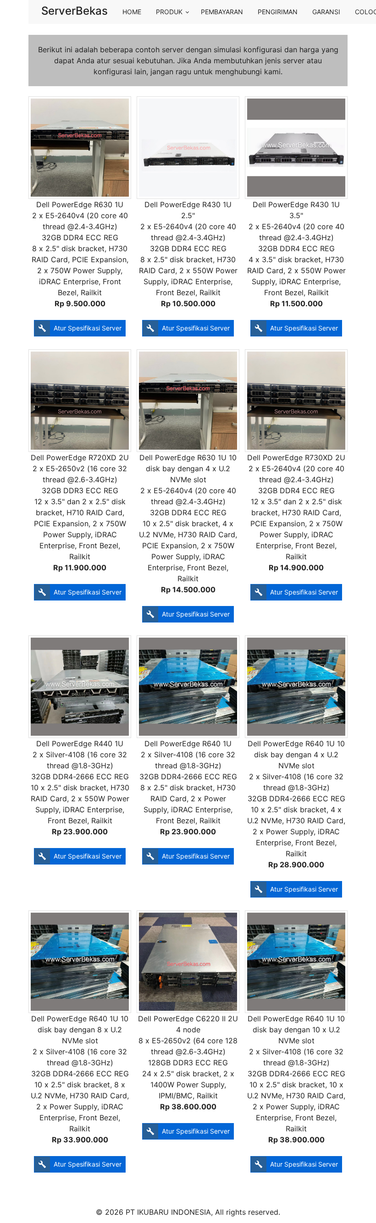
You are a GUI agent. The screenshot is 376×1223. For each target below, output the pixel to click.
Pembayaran (222, 12)
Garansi (326, 12)
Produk (169, 12)
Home (131, 12)
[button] (80, 328)
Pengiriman (278, 12)
